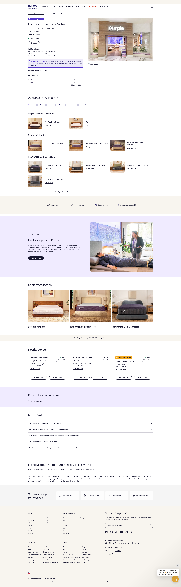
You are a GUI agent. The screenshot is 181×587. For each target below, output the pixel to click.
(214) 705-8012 (78, 368)
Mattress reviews (87, 554)
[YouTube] (121, 532)
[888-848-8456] (87, 338)
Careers (84, 549)
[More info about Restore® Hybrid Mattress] (35, 145)
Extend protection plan (49, 547)
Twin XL (65, 520)
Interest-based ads (77, 573)
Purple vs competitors (70, 560)
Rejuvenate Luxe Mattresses (132, 306)
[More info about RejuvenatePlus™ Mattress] (76, 167)
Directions (33, 43)
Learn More (90, 205)
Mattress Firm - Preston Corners (82, 359)
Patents (84, 562)
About (65, 552)
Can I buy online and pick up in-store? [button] (43, 442)
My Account (147, 6)
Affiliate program (47, 557)
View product (49, 125)
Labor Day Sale (93, 6)
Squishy (30, 533)
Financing (31, 560)
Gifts (47, 523)
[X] (131, 532)
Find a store (139, 2)
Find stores (45, 549)
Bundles (48, 520)
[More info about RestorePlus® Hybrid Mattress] (76, 145)
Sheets (53, 105)
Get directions (38, 377)
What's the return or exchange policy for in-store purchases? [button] (52, 448)
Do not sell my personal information (45, 573)
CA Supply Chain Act (63, 573)
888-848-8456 (93, 338)
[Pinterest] (126, 532)
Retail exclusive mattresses (71, 562)
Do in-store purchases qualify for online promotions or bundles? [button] (53, 435)
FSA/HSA (31, 562)
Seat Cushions (81, 6)
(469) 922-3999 (34, 34)
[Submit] (150, 525)
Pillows (54, 6)
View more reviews (36, 401)
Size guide (83, 518)
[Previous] (28, 2)
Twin (64, 518)
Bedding (61, 6)
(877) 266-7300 (120, 369)
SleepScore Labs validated (71, 557)
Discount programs (48, 552)
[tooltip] (149, 2)
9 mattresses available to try (37, 70)
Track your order (33, 552)
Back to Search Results (36, 14)
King (64, 528)
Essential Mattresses (48, 306)
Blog (83, 547)
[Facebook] (106, 532)
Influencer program (48, 554)
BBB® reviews (86, 557)
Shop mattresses (36, 258)
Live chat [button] (118, 550)
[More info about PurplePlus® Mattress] (76, 123)
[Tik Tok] (116, 532)
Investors (84, 552)
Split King (66, 533)
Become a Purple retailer (50, 562)
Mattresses (45, 6)
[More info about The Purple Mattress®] (35, 123)
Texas (62, 469)
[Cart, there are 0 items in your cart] (152, 6)
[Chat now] (101, 338)
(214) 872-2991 (35, 368)
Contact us (31, 547)
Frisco (70, 469)
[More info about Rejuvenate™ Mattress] (35, 167)
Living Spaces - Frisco (124, 361)
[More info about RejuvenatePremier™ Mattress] (117, 167)
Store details (57, 377)
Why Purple (104, 6)
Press (64, 549)
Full (64, 523)
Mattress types (86, 560)
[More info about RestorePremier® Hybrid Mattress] (117, 145)
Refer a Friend (46, 560)
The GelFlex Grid (68, 554)
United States (52, 469)
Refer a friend (43, 2)
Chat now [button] (105, 338)
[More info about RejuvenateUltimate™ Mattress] (35, 181)
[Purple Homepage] (32, 6)
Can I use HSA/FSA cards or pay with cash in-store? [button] (48, 429)
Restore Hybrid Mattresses (90, 306)
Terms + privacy (89, 573)
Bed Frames (70, 6)
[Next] (48, 2)
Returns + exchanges (34, 554)
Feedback (31, 549)
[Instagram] (111, 532)
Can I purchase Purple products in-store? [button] (44, 423)
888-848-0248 (118, 547)
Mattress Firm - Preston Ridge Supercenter (40, 359)
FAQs (64, 547)
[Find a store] (134, 2)
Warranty (31, 557)
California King (67, 531)
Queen (65, 525)
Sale (47, 518)
